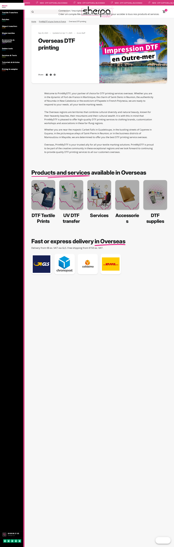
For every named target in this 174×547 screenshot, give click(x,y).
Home (33, 21)
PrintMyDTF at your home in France (52, 21)
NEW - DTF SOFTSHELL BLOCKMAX (53, 3)
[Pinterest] (54, 74)
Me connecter (84, 14)
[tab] (12, 6)
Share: (41, 75)
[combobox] (49, 12)
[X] (50, 74)
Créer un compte (68, 14)
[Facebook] (47, 74)
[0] (163, 11)
